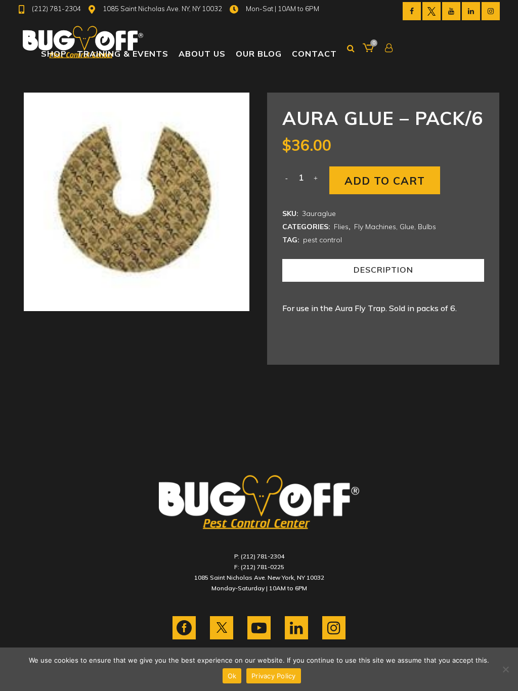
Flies (341, 226)
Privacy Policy (273, 676)
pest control (322, 239)
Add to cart (384, 180)
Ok (232, 676)
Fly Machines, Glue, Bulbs (395, 226)
